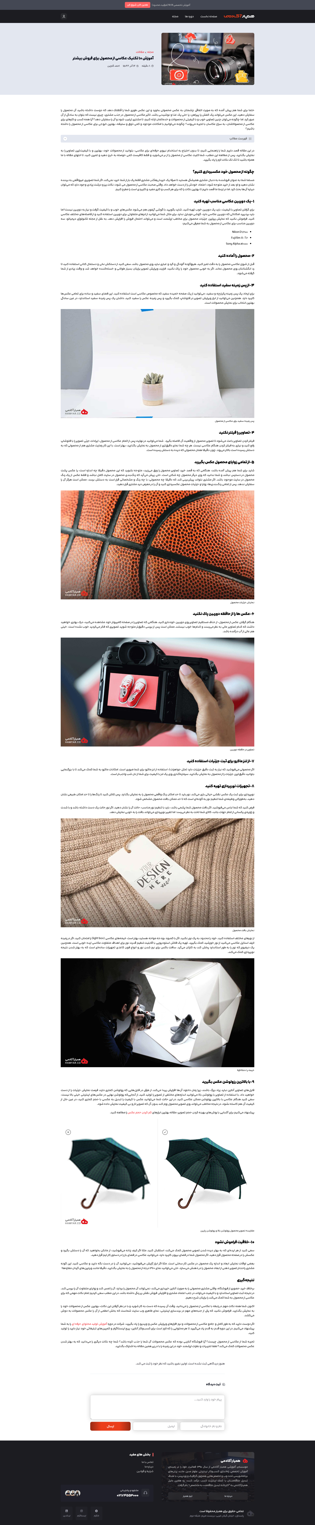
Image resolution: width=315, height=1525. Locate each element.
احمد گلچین (113, 66)
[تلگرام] (96, 1511)
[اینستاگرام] (81, 1511)
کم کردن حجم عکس (140, 1112)
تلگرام (96, 1516)
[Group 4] (239, 16)
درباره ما (149, 1466)
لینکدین (66, 1516)
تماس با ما (147, 1462)
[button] (183, 16)
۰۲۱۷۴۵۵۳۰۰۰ (127, 1495)
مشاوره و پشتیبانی (129, 1490)
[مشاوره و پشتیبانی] (143, 1493)
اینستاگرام (81, 1516)
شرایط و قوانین (145, 1471)
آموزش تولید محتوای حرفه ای (89, 1324)
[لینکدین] (66, 1511)
